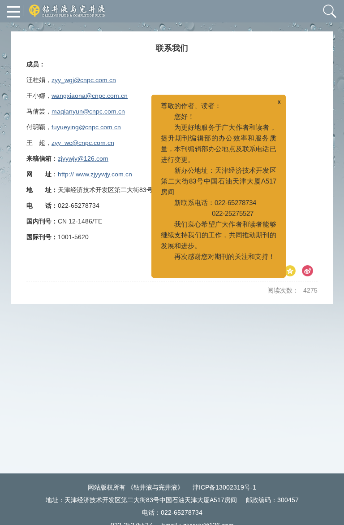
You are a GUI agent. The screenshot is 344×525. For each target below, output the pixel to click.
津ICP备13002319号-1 (224, 487)
